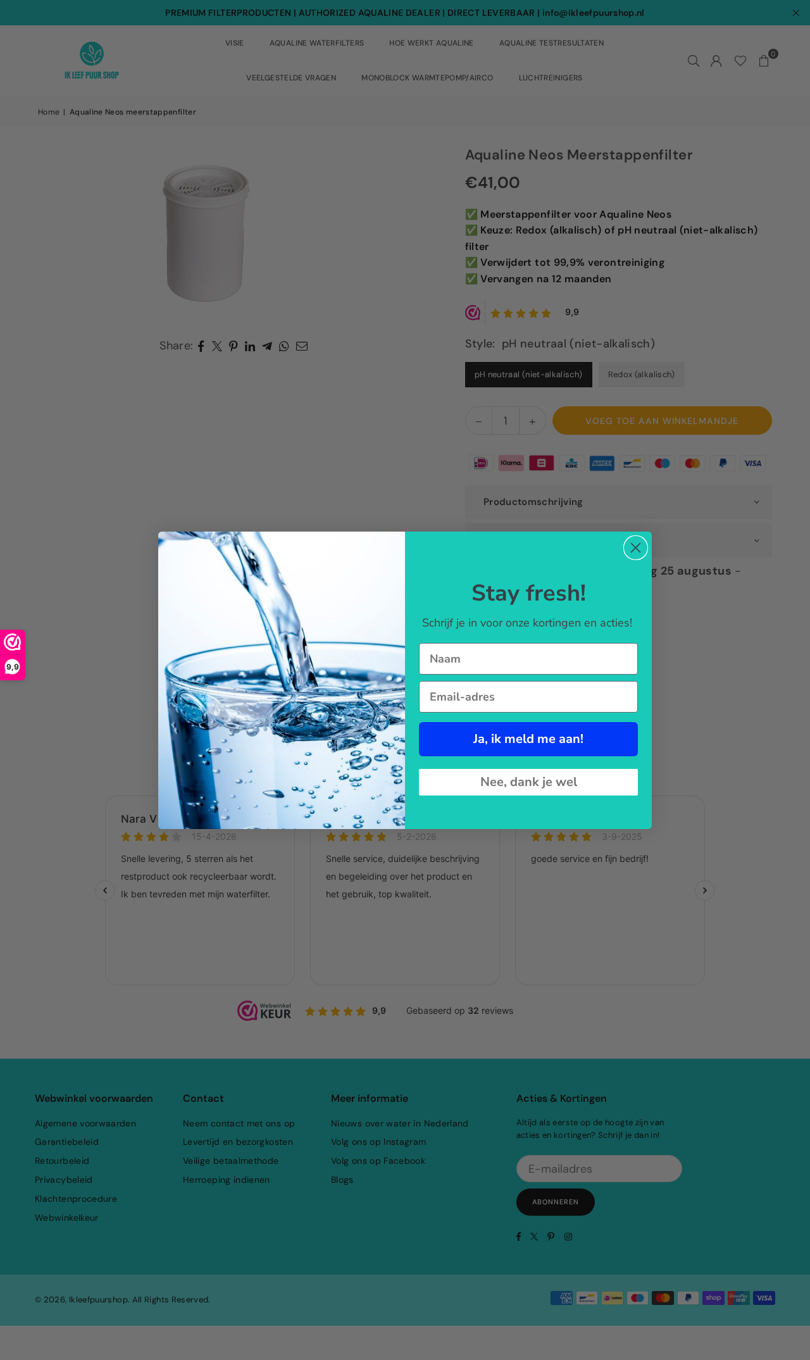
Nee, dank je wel (528, 781)
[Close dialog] (636, 548)
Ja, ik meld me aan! (528, 738)
